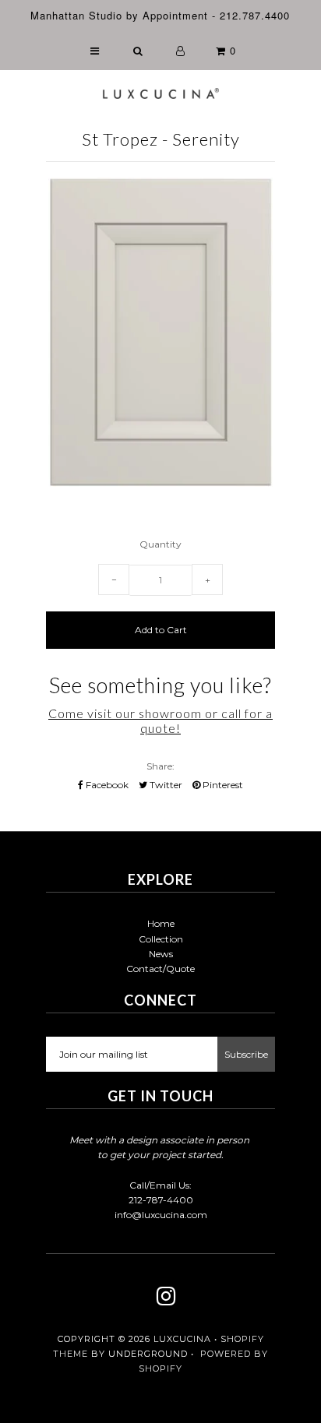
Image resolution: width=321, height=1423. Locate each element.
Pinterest (221, 785)
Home (161, 923)
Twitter (164, 785)
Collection (161, 939)
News (161, 954)
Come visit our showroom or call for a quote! (160, 720)
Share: (160, 766)
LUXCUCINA (182, 1338)
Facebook (106, 785)
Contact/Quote (160, 968)
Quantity (160, 544)
